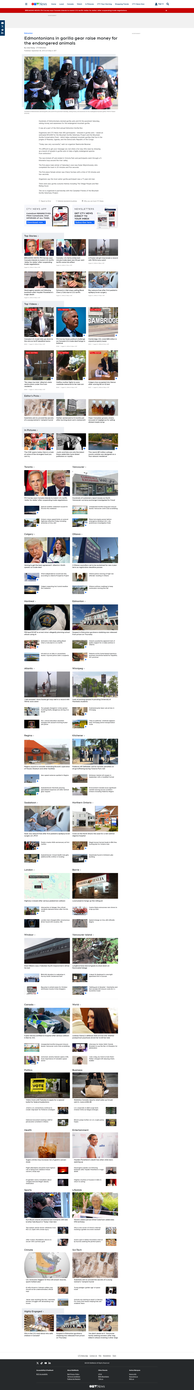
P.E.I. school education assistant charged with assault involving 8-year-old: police (54, 722)
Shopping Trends (122, 4)
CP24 (100, 1374)
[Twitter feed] (37, 1363)
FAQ (100, 1356)
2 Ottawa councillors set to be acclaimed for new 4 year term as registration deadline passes (94, 566)
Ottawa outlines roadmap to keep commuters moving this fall (101, 587)
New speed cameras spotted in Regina (55, 775)
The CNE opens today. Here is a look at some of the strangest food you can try (39, 454)
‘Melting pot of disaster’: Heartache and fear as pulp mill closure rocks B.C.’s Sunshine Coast (103, 989)
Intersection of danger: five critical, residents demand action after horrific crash (54, 909)
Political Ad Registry (73, 1379)
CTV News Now (138, 4)
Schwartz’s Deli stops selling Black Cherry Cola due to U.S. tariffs (70, 291)
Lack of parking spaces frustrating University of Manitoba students (91, 701)
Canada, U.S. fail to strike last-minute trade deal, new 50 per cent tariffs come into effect (70, 260)
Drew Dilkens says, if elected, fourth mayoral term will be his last (46, 967)
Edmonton (28, 33)
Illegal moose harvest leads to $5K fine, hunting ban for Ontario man (103, 843)
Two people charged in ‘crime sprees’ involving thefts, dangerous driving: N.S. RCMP (55, 710)
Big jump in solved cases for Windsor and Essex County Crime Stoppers (54, 988)
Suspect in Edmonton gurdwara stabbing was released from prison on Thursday (94, 633)
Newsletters (107, 1356)
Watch (79, 4)
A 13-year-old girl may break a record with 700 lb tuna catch (103, 259)
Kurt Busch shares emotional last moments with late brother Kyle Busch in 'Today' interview (47, 1221)
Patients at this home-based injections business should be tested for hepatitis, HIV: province (103, 655)
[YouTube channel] (45, 1363)
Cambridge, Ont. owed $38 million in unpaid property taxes (102, 340)
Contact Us (93, 1356)
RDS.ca (131, 1379)
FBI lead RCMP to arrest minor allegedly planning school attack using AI (47, 633)
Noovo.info (132, 1374)
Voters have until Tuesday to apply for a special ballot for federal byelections (45, 1101)
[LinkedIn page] (49, 1363)
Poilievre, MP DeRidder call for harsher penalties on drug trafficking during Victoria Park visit (93, 768)
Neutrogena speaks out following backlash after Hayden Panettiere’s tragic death (38, 292)
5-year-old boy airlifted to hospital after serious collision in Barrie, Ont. (46, 1037)
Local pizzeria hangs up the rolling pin (87, 901)
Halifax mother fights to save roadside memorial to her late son (70, 383)
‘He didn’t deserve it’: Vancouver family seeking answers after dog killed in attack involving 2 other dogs (103, 1336)
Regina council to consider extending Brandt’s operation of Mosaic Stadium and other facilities (47, 768)
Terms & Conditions (73, 1376)
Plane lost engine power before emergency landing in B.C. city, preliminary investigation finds (100, 521)
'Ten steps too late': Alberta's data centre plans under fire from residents (38, 384)
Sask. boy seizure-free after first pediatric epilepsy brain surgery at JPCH (47, 835)
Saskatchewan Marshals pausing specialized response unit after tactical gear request (55, 789)
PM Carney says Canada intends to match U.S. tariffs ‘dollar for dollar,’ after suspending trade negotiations (45, 499)
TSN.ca (100, 1379)
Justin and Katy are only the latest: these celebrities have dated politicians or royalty (70, 454)
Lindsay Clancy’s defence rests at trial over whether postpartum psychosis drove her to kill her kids (93, 1037)
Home (53, 4)
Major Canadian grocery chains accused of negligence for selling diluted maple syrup (101, 420)
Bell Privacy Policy (73, 1374)
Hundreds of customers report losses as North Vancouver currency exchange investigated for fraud (93, 499)
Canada (70, 4)
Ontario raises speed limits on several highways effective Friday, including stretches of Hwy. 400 (54, 521)
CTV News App (83, 1356)
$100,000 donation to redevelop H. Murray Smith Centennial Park (53, 975)
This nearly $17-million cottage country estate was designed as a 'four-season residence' (102, 454)
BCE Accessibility (42, 1374)
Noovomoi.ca (133, 1376)
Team (114, 1356)
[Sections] (26, 4)
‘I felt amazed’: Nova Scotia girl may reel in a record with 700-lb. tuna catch (46, 701)
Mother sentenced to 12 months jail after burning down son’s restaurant (70, 419)
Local (61, 4)
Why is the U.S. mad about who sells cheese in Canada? (38, 1335)
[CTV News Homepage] (39, 4)
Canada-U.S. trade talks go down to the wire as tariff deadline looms (38, 340)
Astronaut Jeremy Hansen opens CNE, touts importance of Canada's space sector (55, 1058)
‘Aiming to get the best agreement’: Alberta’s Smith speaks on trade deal (44, 566)
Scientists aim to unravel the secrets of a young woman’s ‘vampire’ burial (39, 419)
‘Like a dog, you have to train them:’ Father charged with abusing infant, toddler (102, 1058)
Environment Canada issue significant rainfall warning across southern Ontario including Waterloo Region (102, 789)
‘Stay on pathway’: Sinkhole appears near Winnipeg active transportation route (102, 722)
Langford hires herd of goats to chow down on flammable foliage (90, 967)
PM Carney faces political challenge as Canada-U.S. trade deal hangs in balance (70, 341)
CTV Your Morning (104, 4)
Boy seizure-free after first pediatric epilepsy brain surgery (102, 291)
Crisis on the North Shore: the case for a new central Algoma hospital (93, 835)
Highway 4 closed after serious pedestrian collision (44, 901)
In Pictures (89, 4)
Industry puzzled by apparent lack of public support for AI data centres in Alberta (102, 642)
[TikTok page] (41, 1363)
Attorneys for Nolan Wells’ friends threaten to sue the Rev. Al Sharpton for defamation (103, 1046)
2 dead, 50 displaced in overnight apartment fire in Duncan (101, 975)
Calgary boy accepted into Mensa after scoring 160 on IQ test (102, 383)
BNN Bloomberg (103, 1376)
